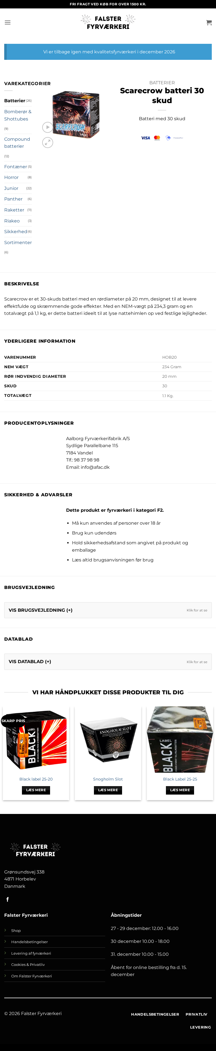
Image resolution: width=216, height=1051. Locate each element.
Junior (11, 188)
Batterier (14, 100)
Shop (16, 930)
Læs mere (36, 790)
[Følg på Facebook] (7, 899)
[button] (7, 22)
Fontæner (15, 166)
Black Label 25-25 (180, 779)
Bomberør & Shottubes (18, 115)
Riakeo (12, 221)
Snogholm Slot (108, 779)
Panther (13, 199)
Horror (11, 177)
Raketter (14, 210)
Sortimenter (18, 242)
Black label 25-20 (36, 779)
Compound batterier (17, 143)
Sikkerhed (15, 231)
